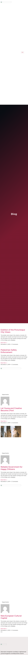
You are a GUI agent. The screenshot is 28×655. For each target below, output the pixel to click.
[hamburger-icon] (22, 52)
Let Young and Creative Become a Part (11, 409)
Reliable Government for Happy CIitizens (11, 468)
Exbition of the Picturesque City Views (13, 331)
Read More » (4, 342)
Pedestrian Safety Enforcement (9, 351)
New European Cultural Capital (11, 617)
